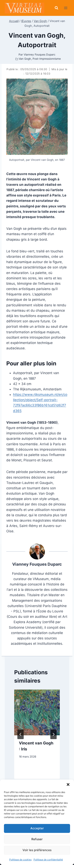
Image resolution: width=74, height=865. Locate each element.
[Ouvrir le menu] (65, 8)
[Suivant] (53, 734)
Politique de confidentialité (48, 859)
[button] (68, 784)
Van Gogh (25, 58)
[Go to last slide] (20, 734)
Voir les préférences (37, 850)
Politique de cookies (20, 859)
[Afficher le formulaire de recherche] (56, 7)
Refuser (37, 839)
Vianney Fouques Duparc (37, 564)
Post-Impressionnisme (47, 58)
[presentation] (37, 712)
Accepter (37, 828)
